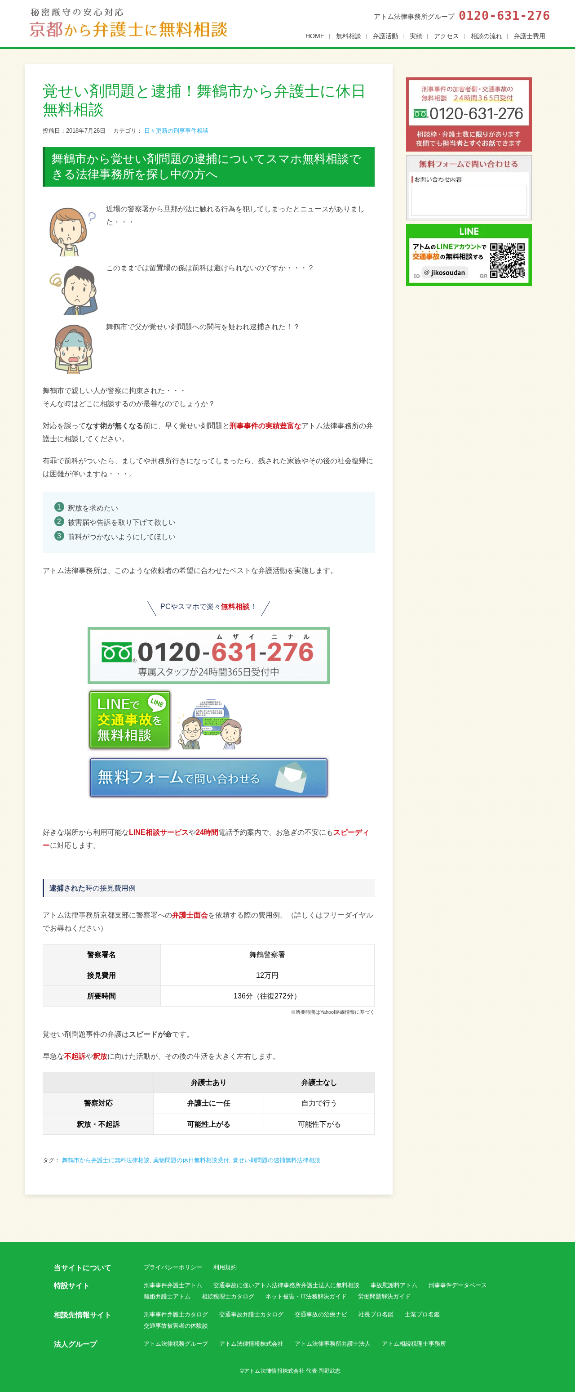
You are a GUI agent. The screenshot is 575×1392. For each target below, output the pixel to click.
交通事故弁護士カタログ (251, 1314)
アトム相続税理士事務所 (414, 1343)
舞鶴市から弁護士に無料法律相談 (106, 1160)
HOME (314, 36)
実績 (416, 36)
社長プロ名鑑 (376, 1314)
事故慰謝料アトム (394, 1285)
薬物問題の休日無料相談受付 (191, 1160)
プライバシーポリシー (173, 1267)
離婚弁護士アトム (167, 1296)
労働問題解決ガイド (384, 1296)
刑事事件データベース (458, 1285)
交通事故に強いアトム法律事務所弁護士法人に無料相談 (286, 1285)
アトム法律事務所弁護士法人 (333, 1343)
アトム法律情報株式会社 (251, 1343)
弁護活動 (385, 36)
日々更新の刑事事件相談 (176, 130)
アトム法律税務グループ (176, 1343)
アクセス (446, 36)
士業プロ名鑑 (422, 1314)
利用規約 (225, 1267)
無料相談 (348, 36)
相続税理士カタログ (228, 1296)
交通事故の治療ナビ (321, 1314)
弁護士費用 (529, 36)
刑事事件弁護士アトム (173, 1285)
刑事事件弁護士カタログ (176, 1314)
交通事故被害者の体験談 (176, 1325)
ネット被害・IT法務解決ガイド (306, 1296)
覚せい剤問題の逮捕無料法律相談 (276, 1160)
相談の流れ (486, 36)
